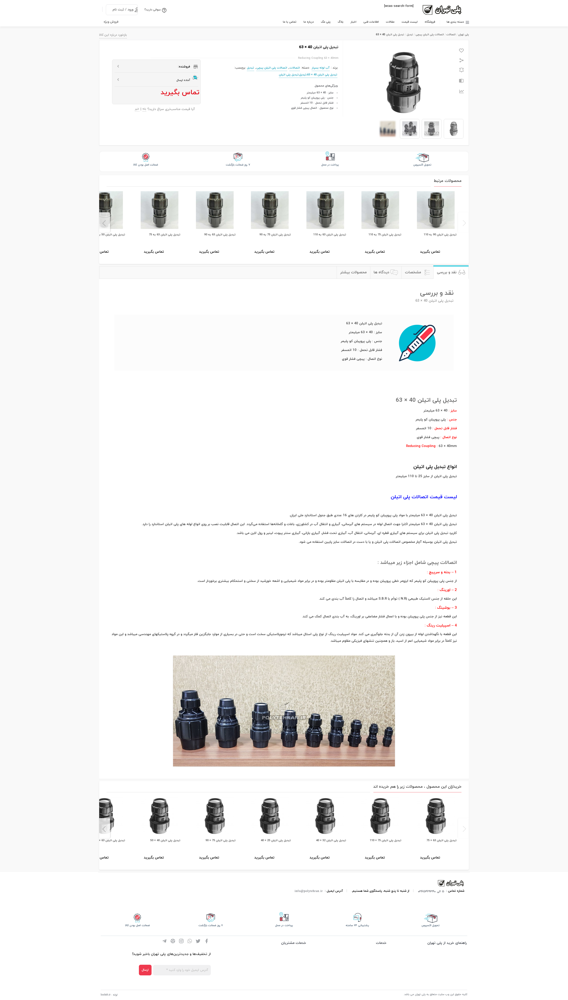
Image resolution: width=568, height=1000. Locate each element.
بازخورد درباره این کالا (113, 35)
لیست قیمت (410, 22)
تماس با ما (289, 22)
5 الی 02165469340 (431, 891)
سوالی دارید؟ (152, 10)
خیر (137, 109)
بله (144, 109)
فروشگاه (430, 22)
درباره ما (309, 22)
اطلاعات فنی (371, 22)
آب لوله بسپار (320, 68)
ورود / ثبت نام (122, 9)
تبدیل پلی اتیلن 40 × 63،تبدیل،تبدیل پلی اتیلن (308, 75)
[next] (104, 222)
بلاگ (340, 22)
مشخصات (413, 272)
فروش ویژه (111, 22)
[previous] (463, 222)
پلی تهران (463, 34)
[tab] (451, 272)
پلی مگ (326, 22)
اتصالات (451, 34)
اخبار (353, 22)
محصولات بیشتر (353, 272)
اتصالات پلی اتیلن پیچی (430, 34)
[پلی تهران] (451, 883)
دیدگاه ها (381, 272)
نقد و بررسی (446, 272)
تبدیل (410, 34)
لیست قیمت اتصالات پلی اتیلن (424, 497)
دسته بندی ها (455, 22)
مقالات (390, 22)
